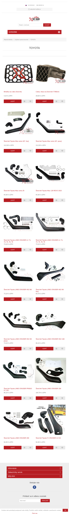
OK (65, 510)
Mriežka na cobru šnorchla (13, 92)
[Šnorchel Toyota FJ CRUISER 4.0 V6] (50, 419)
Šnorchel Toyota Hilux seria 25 (14, 191)
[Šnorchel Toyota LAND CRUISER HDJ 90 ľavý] (50, 271)
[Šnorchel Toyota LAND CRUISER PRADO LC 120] (18, 370)
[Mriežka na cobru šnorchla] (18, 73)
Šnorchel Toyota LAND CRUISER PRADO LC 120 (18, 389)
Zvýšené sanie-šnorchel (21, 39)
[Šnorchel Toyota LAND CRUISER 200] (18, 419)
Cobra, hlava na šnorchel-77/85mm (47, 92)
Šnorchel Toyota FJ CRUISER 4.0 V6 (48, 438)
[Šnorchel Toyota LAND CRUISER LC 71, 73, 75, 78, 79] (18, 221)
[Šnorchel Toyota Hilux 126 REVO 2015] (50, 172)
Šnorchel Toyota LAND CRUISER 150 (48, 388)
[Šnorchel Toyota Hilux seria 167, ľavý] (18, 123)
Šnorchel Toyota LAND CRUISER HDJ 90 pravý (18, 340)
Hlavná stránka (8, 39)
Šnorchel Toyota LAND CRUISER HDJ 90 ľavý (50, 290)
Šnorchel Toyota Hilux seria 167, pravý (49, 141)
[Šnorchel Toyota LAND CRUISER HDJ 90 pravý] (18, 320)
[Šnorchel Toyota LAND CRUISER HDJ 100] (50, 320)
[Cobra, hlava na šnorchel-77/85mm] (50, 73)
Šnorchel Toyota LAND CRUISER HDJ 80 (18, 289)
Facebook (34, 487)
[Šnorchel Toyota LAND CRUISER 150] (50, 370)
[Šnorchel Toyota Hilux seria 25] (18, 172)
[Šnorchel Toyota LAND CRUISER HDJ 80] (18, 271)
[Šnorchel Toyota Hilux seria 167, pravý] (50, 123)
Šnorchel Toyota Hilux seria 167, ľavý (16, 141)
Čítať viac (34, 513)
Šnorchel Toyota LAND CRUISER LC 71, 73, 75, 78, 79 (17, 241)
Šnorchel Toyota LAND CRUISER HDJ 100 (50, 339)
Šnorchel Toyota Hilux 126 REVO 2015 (49, 191)
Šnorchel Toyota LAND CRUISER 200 (16, 438)
